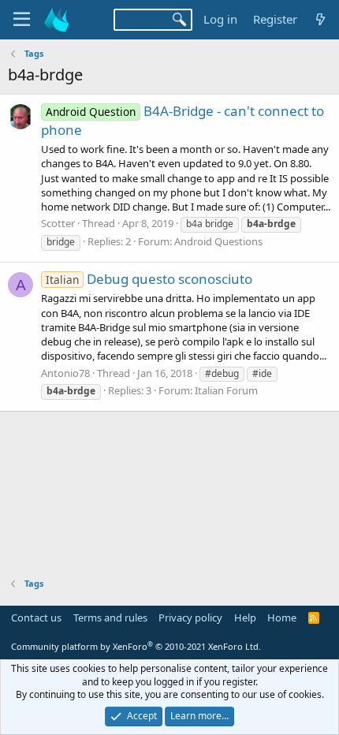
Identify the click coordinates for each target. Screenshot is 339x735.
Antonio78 (65, 373)
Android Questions (218, 241)
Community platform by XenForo (136, 646)
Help (245, 617)
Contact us (36, 617)
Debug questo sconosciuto (149, 279)
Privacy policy (190, 617)
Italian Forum (226, 390)
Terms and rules (110, 617)
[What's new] (320, 19)
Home (281, 617)
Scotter (58, 223)
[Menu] (21, 19)
